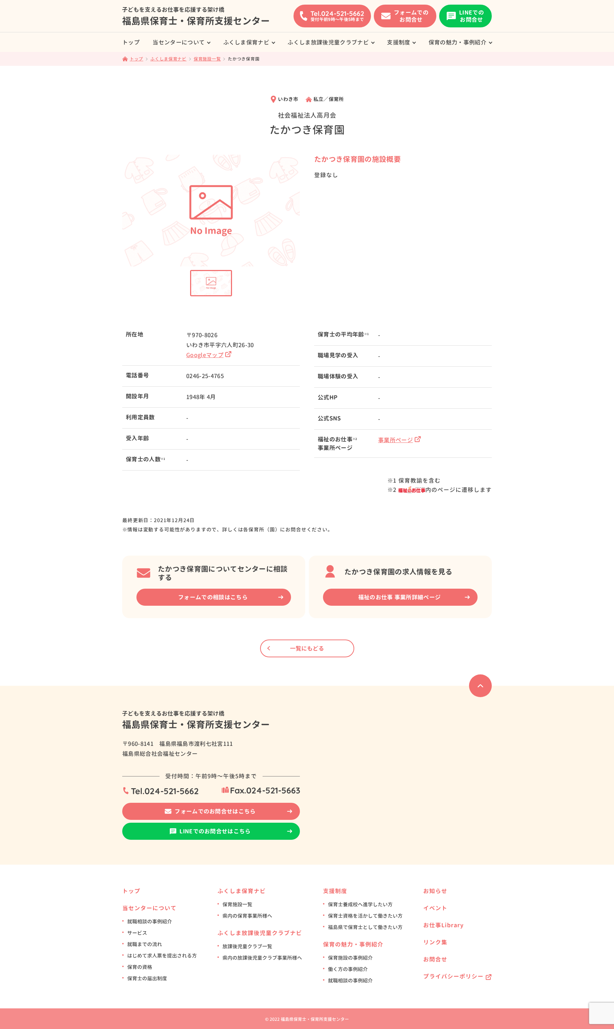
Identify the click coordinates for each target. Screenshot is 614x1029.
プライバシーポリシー (453, 976)
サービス (137, 932)
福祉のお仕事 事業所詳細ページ (399, 597)
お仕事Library (443, 925)
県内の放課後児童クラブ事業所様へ (262, 957)
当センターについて (178, 42)
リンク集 (435, 942)
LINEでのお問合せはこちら (215, 831)
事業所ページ (395, 440)
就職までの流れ (144, 944)
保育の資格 (139, 967)
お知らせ (435, 891)
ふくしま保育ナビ (246, 42)
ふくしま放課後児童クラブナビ (327, 42)
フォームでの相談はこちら (213, 597)
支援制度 (398, 42)
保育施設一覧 (237, 904)
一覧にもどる (307, 648)
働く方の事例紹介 (348, 969)
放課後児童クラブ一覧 (247, 946)
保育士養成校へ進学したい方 (360, 904)
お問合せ (435, 959)
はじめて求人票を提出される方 (162, 955)
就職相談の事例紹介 (149, 921)
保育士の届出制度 (147, 978)
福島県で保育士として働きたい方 (365, 927)
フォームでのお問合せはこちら (214, 811)
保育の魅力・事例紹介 (457, 42)
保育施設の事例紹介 (350, 957)
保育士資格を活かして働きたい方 (365, 915)
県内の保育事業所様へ (247, 915)
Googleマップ (204, 355)
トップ (131, 42)
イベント (435, 908)
